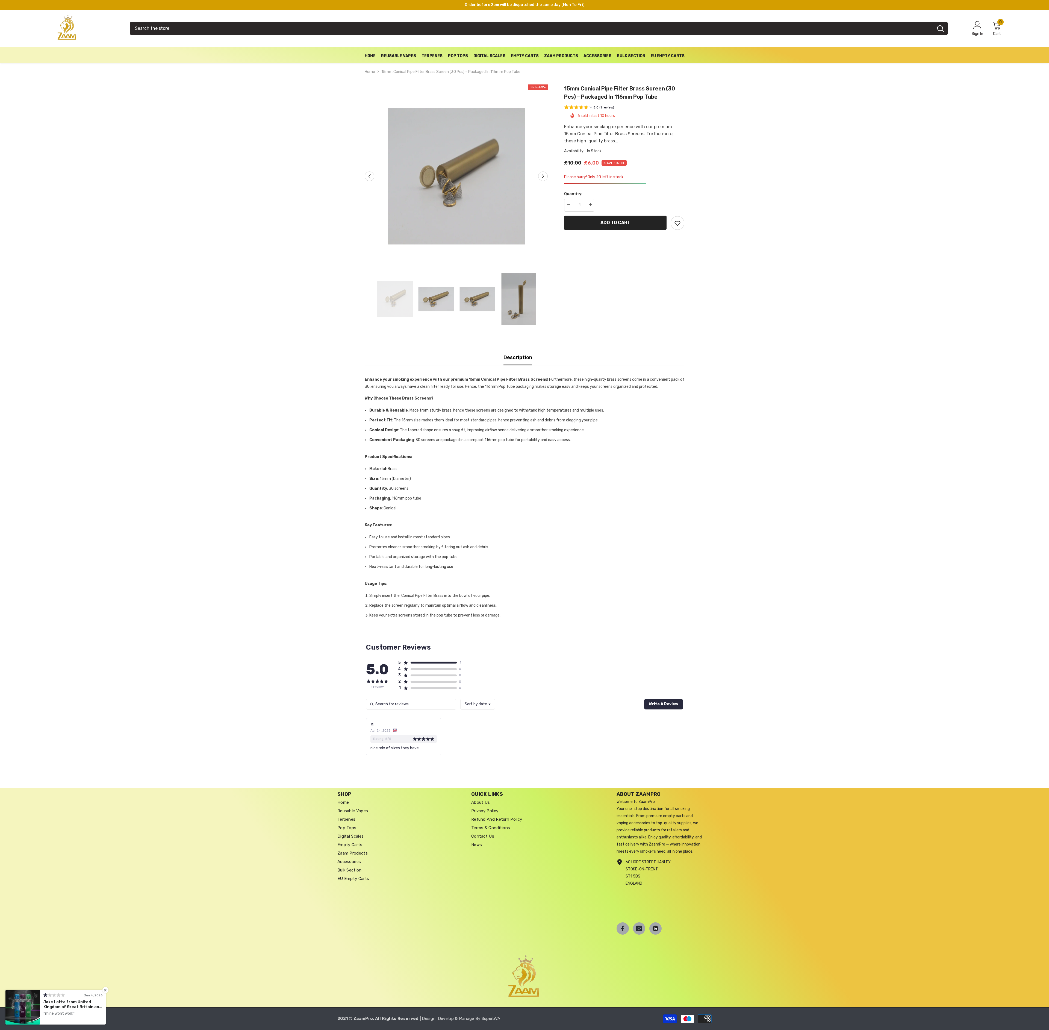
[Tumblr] (655, 928)
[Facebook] (623, 928)
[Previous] (369, 176)
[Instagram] (639, 928)
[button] (589, 108)
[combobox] (531, 28)
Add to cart (615, 222)
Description (517, 357)
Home (370, 71)
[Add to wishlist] (677, 223)
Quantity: (573, 194)
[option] (456, 176)
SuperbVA (491, 1018)
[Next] (543, 176)
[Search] (539, 28)
